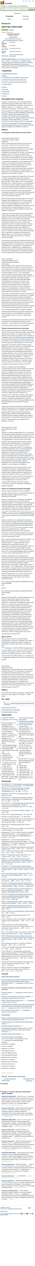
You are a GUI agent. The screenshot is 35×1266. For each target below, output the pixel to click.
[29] (5, 659)
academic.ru (6, 2)
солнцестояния (30, 112)
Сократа (27, 450)
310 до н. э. (13, 42)
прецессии (4, 623)
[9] (23, 311)
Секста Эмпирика (18, 342)
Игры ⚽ (25, 19)
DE (26, 1)
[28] (15, 655)
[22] (12, 526)
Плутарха (10, 342)
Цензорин (22, 493)
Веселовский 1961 (11, 747)
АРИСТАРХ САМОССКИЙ (8, 1096)
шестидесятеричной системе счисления (22, 523)
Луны (8, 159)
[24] (7, 573)
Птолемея (25, 110)
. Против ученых (10, 1010)
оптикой (13, 651)
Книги (9, 19)
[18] (9, 481)
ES (29, 1)
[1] (12, 110)
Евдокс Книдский (20, 375)
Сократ (3, 455)
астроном (4, 62)
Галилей (4, 485)
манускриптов (14, 559)
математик (10, 62)
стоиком (11, 445)
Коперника (24, 468)
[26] (2, 647)
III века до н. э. (24, 62)
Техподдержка (10, 1208)
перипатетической (20, 117)
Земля (3, 173)
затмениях (4, 200)
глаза (3, 659)
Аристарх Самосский (8, 1108)
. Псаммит (7, 992)
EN (23, 1)
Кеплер (9, 485)
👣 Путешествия (3, 1211)
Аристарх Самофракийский (10, 1190)
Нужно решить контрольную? (16, 1076)
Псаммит (5, 279)
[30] (17, 686)
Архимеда (4, 344)
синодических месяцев (25, 512)
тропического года (6, 609)
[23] (15, 532)
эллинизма (13, 123)
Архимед (6, 277)
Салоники (20, 40)
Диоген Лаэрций (12, 441)
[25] (19, 633)
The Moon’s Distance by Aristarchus (11, 1025)
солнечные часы (28, 648)
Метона (30, 605)
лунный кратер (20, 692)
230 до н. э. (13, 48)
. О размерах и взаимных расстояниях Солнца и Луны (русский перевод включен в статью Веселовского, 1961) (18, 981)
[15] (6, 441)
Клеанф (26, 443)
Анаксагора (21, 450)
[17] (21, 475)
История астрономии (22, 793)
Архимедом (19, 311)
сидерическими (17, 382)
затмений (8, 166)
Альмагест (6, 719)
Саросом (22, 750)
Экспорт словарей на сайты (6, 1213)
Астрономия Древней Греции (9, 712)
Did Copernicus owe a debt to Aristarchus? (19, 879)
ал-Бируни (10, 735)
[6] (30, 190)
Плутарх (4, 413)
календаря (4, 493)
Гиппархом (10, 624)
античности (11, 103)
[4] (5, 146)
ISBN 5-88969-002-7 (25, 835)
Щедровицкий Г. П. (7, 832)
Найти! (31, 9)
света (19, 653)
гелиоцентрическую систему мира (19, 64)
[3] (16, 122)
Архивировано (19, 983)
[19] (12, 485)
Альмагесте (30, 408)
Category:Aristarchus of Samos (18, 703)
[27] (27, 649)
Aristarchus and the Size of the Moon (11, 1033)
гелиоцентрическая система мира (25, 337)
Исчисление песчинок (23, 277)
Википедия (17, 13)
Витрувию (8, 648)
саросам (4, 512)
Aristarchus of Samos (13, 854)
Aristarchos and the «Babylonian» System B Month (20, 911)
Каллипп (28, 375)
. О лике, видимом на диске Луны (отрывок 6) (16, 996)
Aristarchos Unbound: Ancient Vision (16, 915)
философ (17, 62)
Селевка (22, 413)
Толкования (9, 16)
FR (32, 1)
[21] (7, 511)
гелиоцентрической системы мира (11, 125)
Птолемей (22, 408)
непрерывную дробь (7, 577)
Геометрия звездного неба (18, 824)
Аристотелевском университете (10, 40)
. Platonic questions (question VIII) (12, 1000)
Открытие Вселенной (16, 814)
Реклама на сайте (17, 1208)
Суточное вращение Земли (9, 707)
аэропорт (14, 694)
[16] (21, 446)
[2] (28, 110)
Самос (14, 45)
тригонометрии (26, 190)
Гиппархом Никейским (11, 309)
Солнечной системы (7, 325)
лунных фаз (20, 164)
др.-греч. (17, 59)
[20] (26, 492)
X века (6, 264)
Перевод (11, 30)
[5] (31, 160)
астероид (27, 692)
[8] (17, 309)
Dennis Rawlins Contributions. (9, 1028)
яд (18, 455)
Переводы (25, 16)
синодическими (26, 382)
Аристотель (5, 377)
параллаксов (5, 400)
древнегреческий (26, 60)
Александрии (29, 121)
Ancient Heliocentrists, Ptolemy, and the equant (19, 901)
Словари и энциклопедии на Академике (13, 6)
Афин (30, 454)
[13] (10, 411)
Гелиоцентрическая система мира (11, 709)
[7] (24, 293)
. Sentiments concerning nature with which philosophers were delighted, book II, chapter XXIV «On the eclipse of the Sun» (18, 1006)
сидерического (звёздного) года (21, 612)
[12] (29, 363)
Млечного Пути (17, 325)
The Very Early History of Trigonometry (16, 873)
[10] (28, 324)
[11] (8, 344)
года (25, 494)
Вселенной (25, 325)
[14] (6, 418)
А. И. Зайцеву (17, 820)
